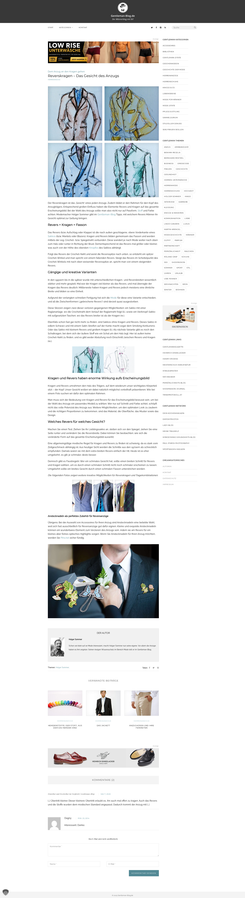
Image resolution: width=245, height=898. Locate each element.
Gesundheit (170, 174)
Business (168, 163)
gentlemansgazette (173, 347)
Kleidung (169, 207)
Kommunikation (172, 218)
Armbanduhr (181, 147)
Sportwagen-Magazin (174, 449)
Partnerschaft (172, 246)
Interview (169, 202)
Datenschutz (169, 478)
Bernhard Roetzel (174, 158)
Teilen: (145, 668)
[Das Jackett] (65, 703)
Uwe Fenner (170, 279)
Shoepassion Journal (174, 389)
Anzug (167, 147)
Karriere (183, 202)
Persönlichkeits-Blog (174, 383)
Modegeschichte (173, 235)
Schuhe (185, 257)
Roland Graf (170, 257)
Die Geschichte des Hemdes (141, 725)
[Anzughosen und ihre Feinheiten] (103, 703)
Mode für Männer (172, 100)
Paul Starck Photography (176, 443)
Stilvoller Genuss (172, 123)
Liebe (187, 218)
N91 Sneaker (169, 377)
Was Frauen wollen (173, 129)
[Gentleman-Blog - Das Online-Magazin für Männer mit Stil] (122, 11)
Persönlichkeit (172, 251)
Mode (114, 297)
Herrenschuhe (170, 82)
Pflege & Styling (171, 111)
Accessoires (169, 46)
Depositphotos (170, 419)
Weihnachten (171, 284)
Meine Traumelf (171, 431)
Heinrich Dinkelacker (174, 353)
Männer (190, 235)
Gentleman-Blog (106, 214)
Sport (179, 268)
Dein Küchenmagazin (173, 413)
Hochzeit (189, 191)
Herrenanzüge (54, 80)
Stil (188, 268)
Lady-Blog (168, 425)
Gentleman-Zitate (172, 58)
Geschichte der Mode (142, 721)
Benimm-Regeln (172, 152)
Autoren (167, 466)
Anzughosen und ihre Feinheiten (103, 726)
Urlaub (179, 273)
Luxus (186, 224)
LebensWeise (169, 94)
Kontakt (167, 472)
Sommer (168, 268)
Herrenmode (171, 185)
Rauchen (189, 251)
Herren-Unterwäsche (175, 180)
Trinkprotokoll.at (172, 395)
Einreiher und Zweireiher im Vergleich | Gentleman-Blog (71, 794)
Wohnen (180, 290)
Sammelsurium (170, 117)
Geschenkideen (171, 64)
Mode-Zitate (169, 105)
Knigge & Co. (169, 88)
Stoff (140, 210)
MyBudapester (170, 371)
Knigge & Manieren (174, 213)
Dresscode (183, 163)
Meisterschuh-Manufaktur (177, 365)
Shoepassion (178, 262)
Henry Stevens (170, 359)
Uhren (167, 273)
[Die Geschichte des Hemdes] (142, 703)
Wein (185, 284)
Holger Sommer (62, 667)
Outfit (167, 240)
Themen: (51, 667)
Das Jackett (65, 725)
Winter (168, 290)
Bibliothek (168, 52)
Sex (166, 262)
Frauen (168, 169)
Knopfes (93, 247)
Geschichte (182, 169)
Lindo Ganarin (171, 224)
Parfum (178, 240)
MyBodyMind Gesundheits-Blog (179, 437)
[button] (5, 892)
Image (188, 196)
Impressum (168, 484)
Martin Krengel (172, 229)
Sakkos (52, 236)
